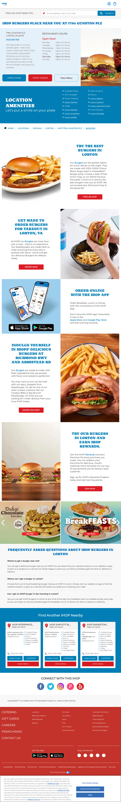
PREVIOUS (3, 522)
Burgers (90, 128)
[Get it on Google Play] (40, 327)
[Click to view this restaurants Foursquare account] (70, 686)
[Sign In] (109, 4)
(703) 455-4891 (54, 653)
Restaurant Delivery (39, 716)
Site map (112, 767)
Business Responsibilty (101, 727)
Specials (35, 723)
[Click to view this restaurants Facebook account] (40, 686)
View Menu (66, 78)
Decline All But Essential (90, 789)
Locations (23, 128)
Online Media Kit (98, 719)
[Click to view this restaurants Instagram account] (60, 686)
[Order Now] (115, 4)
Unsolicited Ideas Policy (67, 767)
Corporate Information (101, 712)
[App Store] (57, 755)
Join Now (90, 489)
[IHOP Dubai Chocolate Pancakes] (30, 522)
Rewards (90, 454)
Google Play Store (97, 320)
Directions (14, 78)
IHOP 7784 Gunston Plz (69, 128)
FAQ (63, 723)
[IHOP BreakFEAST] (91, 522)
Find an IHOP (90, 197)
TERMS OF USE (53, 783)
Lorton (49, 128)
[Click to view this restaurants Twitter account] (50, 686)
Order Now (31, 267)
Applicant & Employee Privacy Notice (92, 767)
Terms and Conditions (47, 767)
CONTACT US (11, 738)
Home (11, 128)
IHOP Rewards (37, 719)
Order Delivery (31, 410)
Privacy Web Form (99, 723)
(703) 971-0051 (16, 653)
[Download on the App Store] (22, 327)
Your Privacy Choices (58, 772)
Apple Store (76, 320)
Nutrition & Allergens (100, 730)
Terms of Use (32, 767)
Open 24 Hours (18, 627)
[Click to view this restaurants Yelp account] (80, 686)
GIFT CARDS (10, 718)
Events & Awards (68, 730)
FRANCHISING (12, 731)
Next (118, 522)
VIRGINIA (37, 128)
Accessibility (8, 767)
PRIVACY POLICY (34, 799)
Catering (31, 658)
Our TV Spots (66, 727)
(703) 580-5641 (92, 653)
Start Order (40, 78)
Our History (66, 716)
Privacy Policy (20, 767)
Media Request (98, 716)
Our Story (65, 712)
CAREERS (8, 725)
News (64, 719)
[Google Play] (40, 755)
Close (90, 795)
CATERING (9, 712)
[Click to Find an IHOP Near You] (43, 13)
